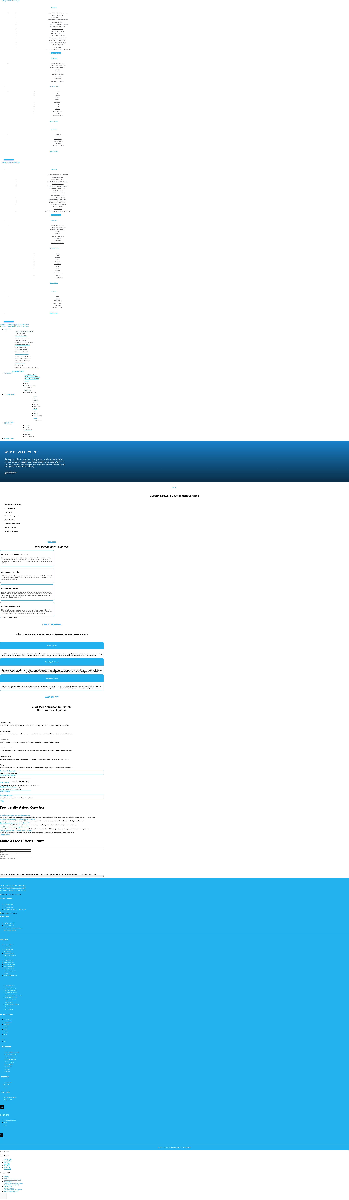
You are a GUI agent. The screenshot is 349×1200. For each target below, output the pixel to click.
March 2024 (7, 1169)
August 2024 (7, 1160)
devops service (8, 1181)
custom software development (12, 1180)
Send (51, 876)
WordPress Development (11, 1191)
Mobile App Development (11, 1185)
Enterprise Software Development (13, 1183)
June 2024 (7, 1164)
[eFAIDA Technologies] (7, 324)
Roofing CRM (8, 1186)
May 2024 (7, 1165)
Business (6, 1176)
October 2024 (8, 1159)
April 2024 (7, 1167)
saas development (9, 1188)
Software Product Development (13, 1189)
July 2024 (6, 1162)
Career (5, 1178)
